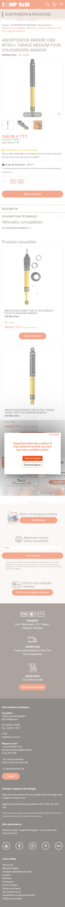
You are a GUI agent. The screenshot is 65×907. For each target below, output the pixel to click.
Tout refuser (54, 435)
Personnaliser (32, 464)
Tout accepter (32, 458)
